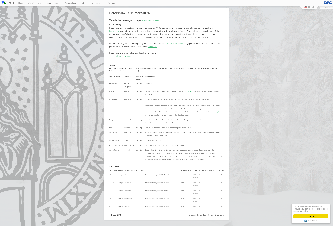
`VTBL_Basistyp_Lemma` (174, 43)
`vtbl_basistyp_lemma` (123, 56)
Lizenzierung (219, 215)
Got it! (311, 216)
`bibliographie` (189, 91)
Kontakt (210, 215)
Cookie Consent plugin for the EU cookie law (310, 220)
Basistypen (114, 31)
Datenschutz (201, 215)
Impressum (192, 215)
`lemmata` (152, 46)
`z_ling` (216, 112)
